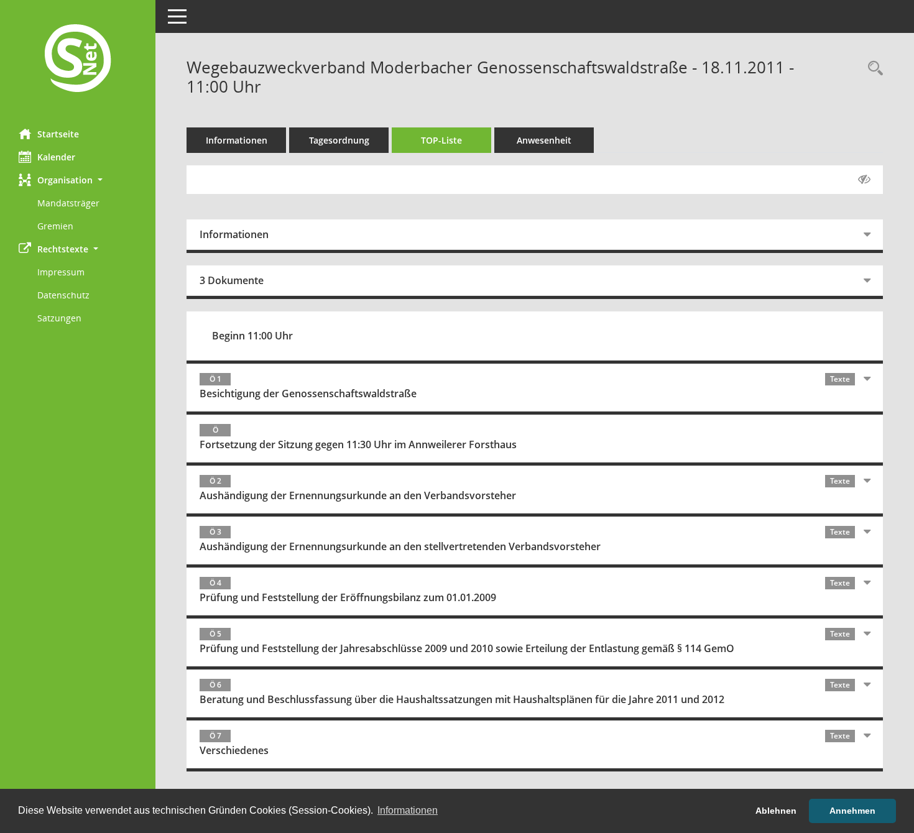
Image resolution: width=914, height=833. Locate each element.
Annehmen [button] (852, 811)
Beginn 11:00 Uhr (252, 336)
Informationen (236, 140)
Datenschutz (63, 295)
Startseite (58, 134)
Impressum (61, 272)
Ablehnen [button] (775, 811)
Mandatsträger (68, 203)
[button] (77, 179)
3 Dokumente (232, 280)
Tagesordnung (339, 140)
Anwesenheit (544, 140)
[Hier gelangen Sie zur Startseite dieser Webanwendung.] (77, 60)
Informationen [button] (407, 810)
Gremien (55, 226)
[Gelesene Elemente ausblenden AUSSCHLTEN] (864, 179)
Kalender (56, 157)
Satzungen (59, 318)
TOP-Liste (441, 140)
